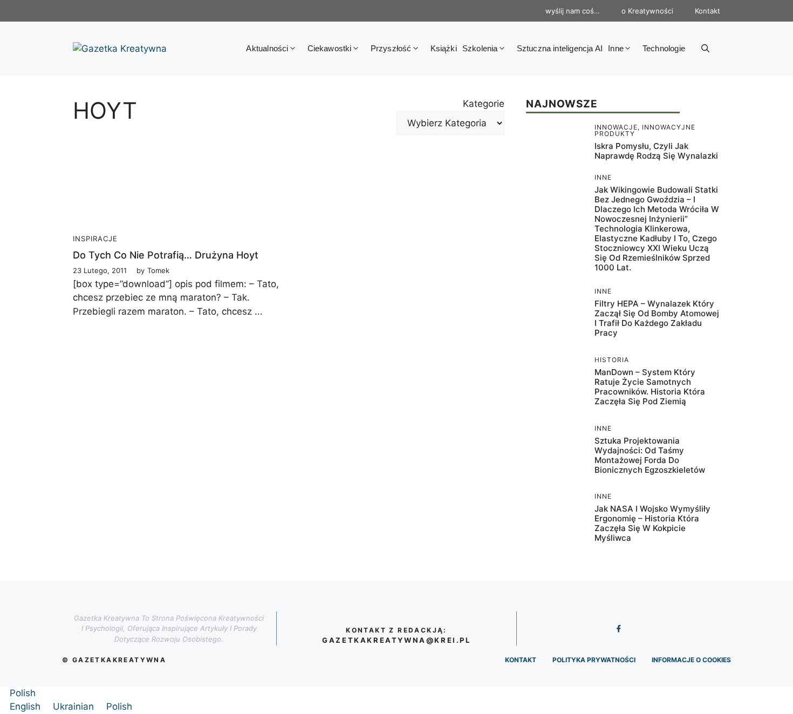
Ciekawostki (329, 48)
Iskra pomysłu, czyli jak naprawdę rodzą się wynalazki (656, 151)
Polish (23, 693)
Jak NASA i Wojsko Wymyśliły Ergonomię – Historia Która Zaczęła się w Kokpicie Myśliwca (652, 523)
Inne (616, 48)
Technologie (663, 48)
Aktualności (267, 48)
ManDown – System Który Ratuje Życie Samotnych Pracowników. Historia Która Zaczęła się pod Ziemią (649, 386)
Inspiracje (95, 238)
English (26, 706)
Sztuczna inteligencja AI (560, 48)
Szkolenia (480, 48)
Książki (443, 48)
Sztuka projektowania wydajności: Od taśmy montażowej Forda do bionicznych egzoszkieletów (649, 455)
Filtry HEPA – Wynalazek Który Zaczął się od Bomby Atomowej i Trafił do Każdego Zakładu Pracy (656, 318)
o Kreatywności (647, 10)
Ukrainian (75, 706)
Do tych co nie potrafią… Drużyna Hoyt (165, 255)
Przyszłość (391, 48)
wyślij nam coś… (572, 10)
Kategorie (483, 103)
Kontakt (707, 10)
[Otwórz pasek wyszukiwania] (705, 48)
